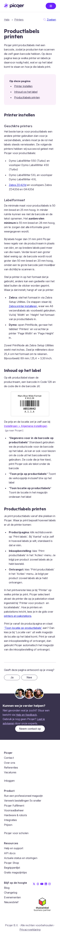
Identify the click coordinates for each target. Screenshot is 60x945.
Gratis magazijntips (15, 872)
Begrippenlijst (12, 867)
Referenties (11, 767)
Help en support (13, 848)
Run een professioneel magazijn (23, 795)
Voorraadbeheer (14, 810)
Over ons (9, 762)
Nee (29, 677)
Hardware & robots (15, 815)
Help (7, 19)
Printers (19, 19)
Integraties (10, 820)
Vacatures (10, 772)
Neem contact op (30, 728)
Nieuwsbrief (11, 902)
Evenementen (12, 897)
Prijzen (8, 824)
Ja (12, 677)
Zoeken (51, 19)
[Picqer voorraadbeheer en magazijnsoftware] (14, 7)
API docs (10, 853)
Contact (9, 757)
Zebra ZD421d (17, 185)
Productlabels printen (27, 97)
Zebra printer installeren (23, 306)
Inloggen (9, 780)
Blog (7, 887)
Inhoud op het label (26, 91)
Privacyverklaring (30, 929)
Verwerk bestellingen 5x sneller (22, 800)
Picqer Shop (11, 862)
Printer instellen (23, 86)
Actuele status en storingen (20, 858)
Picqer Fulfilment (14, 805)
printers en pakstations (17, 616)
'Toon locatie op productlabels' (23, 628)
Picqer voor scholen (16, 833)
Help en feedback (26, 714)
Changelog (10, 892)
